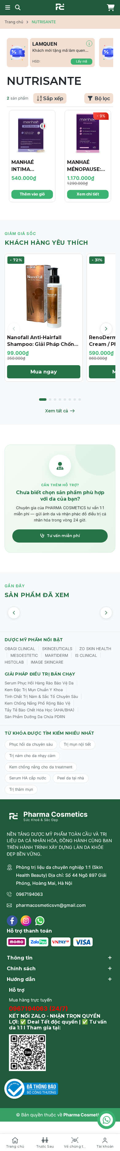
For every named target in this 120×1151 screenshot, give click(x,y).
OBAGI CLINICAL (20, 648)
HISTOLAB (14, 662)
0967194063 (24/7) (38, 1008)
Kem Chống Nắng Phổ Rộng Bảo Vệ (37, 703)
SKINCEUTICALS (57, 648)
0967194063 (29, 894)
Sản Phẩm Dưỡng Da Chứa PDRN (35, 716)
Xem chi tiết (88, 194)
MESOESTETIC (24, 655)
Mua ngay (43, 372)
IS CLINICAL (86, 655)
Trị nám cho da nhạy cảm (32, 755)
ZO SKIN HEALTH (95, 648)
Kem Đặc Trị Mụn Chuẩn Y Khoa (34, 689)
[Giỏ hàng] (109, 7)
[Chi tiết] (89, 43)
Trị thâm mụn (21, 789)
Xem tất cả (56, 410)
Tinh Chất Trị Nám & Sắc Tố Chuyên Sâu (41, 696)
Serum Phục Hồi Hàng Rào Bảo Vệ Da (39, 683)
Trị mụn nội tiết (77, 744)
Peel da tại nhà (70, 778)
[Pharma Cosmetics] (60, 6)
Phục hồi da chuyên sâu (31, 744)
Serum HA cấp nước (27, 778)
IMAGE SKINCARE (47, 662)
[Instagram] (26, 920)
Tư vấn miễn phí (63, 535)
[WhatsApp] (39, 920)
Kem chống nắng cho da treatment (40, 767)
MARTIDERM (56, 655)
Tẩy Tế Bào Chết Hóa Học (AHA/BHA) (39, 710)
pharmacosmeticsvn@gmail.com (51, 905)
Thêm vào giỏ (32, 194)
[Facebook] (12, 920)
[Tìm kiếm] (18, 7)
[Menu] (8, 7)
